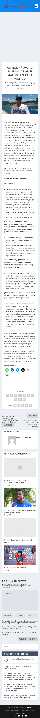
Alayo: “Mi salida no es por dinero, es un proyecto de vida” (19, 688)
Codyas (29, 707)
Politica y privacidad (12, 711)
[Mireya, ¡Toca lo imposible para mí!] (20, 527)
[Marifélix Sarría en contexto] (20, 555)
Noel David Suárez (21, 83)
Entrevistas (24, 85)
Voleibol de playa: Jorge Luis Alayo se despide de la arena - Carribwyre (18, 685)
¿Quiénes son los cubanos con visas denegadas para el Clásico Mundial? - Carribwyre (18, 675)
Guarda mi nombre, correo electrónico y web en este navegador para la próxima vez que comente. (20, 622)
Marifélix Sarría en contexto (15, 568)
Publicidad (20, 713)
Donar (31, 711)
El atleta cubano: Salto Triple (19, 660)
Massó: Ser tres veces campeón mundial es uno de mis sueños (20, 511)
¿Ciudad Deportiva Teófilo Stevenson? (17, 667)
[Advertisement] (20, 33)
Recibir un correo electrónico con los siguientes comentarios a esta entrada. (19, 627)
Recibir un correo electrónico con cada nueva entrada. (19, 633)
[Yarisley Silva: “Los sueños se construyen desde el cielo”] (20, 467)
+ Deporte (15, 85)
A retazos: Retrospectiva (20, 698)
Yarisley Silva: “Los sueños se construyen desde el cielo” (15, 481)
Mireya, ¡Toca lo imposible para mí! (18, 540)
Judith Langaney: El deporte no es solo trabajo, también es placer (19, 678)
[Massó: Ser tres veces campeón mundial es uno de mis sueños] (20, 497)
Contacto (24, 711)
